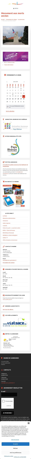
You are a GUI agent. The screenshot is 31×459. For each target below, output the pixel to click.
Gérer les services (15, 439)
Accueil (2, 19)
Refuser (15, 448)
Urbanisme (5, 220)
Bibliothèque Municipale (8, 232)
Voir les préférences (15, 452)
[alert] (15, 106)
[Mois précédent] (7, 82)
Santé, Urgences (6, 223)
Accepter (15, 444)
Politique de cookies (8, 456)
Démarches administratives (9, 218)
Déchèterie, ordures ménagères (10, 235)
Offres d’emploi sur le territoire (10, 240)
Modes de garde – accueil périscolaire (11, 227)
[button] (28, 423)
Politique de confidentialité (20, 456)
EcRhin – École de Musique (9, 230)
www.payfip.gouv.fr (7, 299)
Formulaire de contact (8, 262)
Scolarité (5, 225)
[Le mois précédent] (24, 82)
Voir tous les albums (8, 309)
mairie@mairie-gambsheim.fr (9, 260)
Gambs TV (5, 237)
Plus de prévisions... (7, 347)
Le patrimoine (21, 19)
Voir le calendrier (10, 111)
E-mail (3, 391)
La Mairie (5, 215)
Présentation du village (11, 19)
